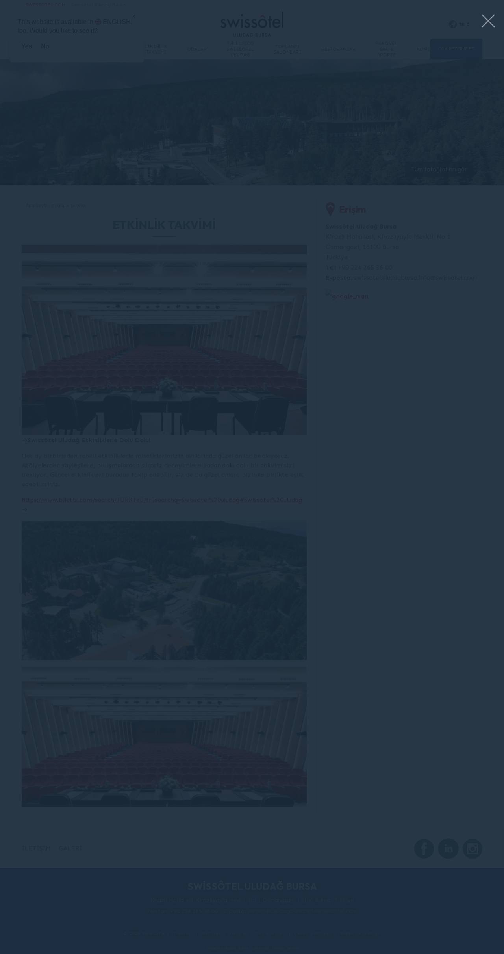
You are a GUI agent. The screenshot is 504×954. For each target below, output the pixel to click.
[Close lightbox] (488, 21)
